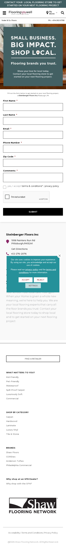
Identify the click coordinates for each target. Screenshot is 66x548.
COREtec (11, 456)
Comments (10, 170)
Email (7, 128)
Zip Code (9, 156)
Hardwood (11, 421)
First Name (10, 100)
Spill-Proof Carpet (15, 390)
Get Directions (19, 249)
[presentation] (26, 197)
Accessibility (14, 532)
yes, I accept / (33, 186)
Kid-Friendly (12, 377)
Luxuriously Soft (14, 394)
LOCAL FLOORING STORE (38, 2)
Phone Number (12, 142)
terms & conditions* (32, 186)
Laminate (11, 425)
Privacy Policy (51, 532)
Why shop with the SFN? (19, 483)
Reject (40, 280)
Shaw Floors (12, 452)
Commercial (12, 398)
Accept (25, 280)
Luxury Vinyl (12, 429)
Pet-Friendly (12, 381)
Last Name (10, 115)
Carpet (9, 417)
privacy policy (52, 186)
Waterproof (12, 385)
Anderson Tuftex (15, 461)
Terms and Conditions (32, 532)
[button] (62, 13)
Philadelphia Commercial (18, 465)
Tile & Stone (12, 434)
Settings (33, 285)
